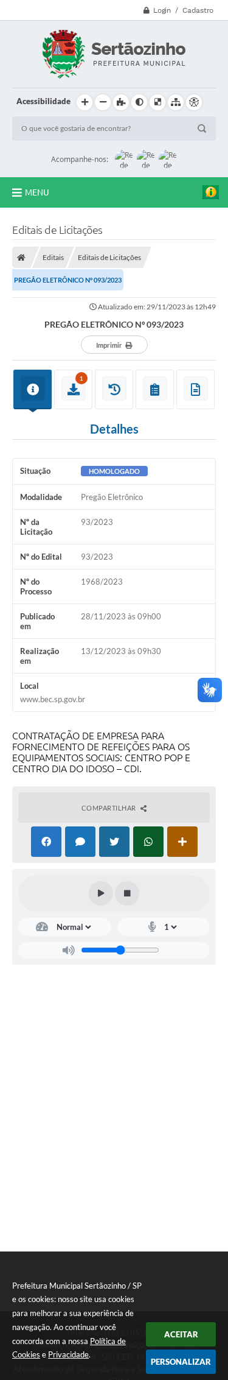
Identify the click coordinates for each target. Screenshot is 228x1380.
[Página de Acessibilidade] (194, 102)
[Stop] (127, 893)
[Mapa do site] (176, 102)
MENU (37, 192)
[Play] (101, 893)
